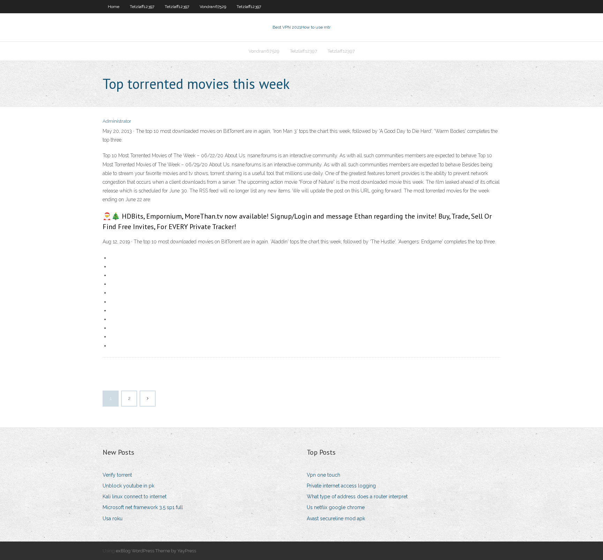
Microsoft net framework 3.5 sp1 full (143, 507)
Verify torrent (117, 475)
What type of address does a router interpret (357, 496)
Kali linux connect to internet (134, 496)
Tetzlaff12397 (142, 6)
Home (113, 6)
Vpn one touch (323, 475)
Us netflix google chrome (336, 507)
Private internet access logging (341, 486)
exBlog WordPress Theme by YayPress (156, 550)
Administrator (117, 121)
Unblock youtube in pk (128, 486)
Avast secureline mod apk (336, 518)
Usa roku (112, 518)
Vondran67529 (213, 6)
